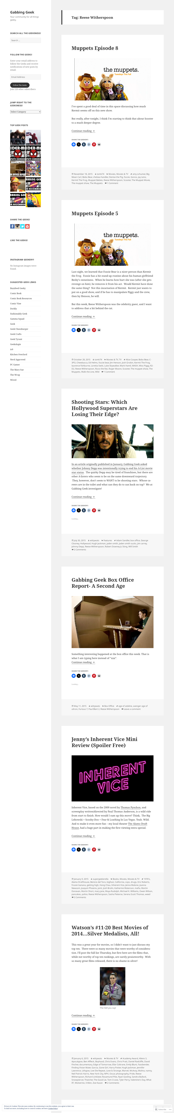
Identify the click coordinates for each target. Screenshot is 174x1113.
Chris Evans (110, 1061)
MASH (135, 365)
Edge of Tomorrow (102, 1064)
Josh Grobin (127, 362)
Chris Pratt (122, 1061)
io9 (11, 349)
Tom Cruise (112, 1079)
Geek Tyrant (16, 339)
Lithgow (86, 1070)
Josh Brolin (108, 888)
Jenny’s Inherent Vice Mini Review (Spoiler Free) (104, 742)
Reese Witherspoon (113, 180)
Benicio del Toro (98, 882)
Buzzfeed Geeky (18, 288)
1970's (147, 879)
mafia (137, 888)
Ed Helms (93, 362)
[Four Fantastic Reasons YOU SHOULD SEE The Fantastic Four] (17, 137)
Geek (12, 324)
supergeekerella (100, 879)
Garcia (95, 1067)
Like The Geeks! (19, 240)
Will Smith (133, 546)
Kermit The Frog (79, 180)
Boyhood (99, 1061)
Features (108, 540)
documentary (85, 1064)
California (119, 882)
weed (147, 894)
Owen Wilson (145, 891)
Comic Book (15, 293)
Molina (141, 1070)
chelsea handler (100, 177)
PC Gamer (15, 364)
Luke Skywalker (111, 365)
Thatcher (88, 1079)
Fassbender (143, 1064)
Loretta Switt (97, 365)
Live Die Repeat (98, 1070)
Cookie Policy (53, 1108)
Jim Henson (115, 362)
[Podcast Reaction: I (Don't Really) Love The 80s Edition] (33, 168)
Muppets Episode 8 (95, 48)
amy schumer (139, 174)
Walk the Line (87, 371)
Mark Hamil (125, 365)
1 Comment (112, 183)
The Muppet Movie (141, 180)
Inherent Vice (117, 885)
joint (100, 888)
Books (116, 879)
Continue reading (82, 130)
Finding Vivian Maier (81, 1067)
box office (135, 540)
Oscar (112, 1073)
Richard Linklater (93, 1076)
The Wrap (15, 374)
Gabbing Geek (22, 12)
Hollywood (85, 543)
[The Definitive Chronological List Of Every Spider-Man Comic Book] (33, 152)
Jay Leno (142, 177)
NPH (106, 1073)
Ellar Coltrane (118, 1064)
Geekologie (15, 344)
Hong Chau (105, 885)
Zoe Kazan (98, 1082)
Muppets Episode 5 (95, 213)
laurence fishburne (81, 365)
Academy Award (130, 1058)
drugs (134, 882)
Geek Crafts (15, 334)
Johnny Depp (78, 546)
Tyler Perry (124, 1079)
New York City (96, 1073)
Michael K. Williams (129, 891)
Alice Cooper (132, 359)
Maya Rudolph (112, 891)
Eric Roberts (143, 882)
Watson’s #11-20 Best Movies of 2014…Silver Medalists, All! (110, 930)
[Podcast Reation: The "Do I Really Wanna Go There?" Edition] (17, 184)
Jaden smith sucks (127, 543)
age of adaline (125, 706)
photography (122, 1073)
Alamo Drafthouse (80, 882)
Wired (13, 380)
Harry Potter (115, 1067)
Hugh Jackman (99, 543)
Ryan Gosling (124, 1076)
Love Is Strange (113, 1070)
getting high (93, 885)
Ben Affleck (89, 1061)
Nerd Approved (17, 359)
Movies (112, 174)
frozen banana (79, 885)
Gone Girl (103, 1067)
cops (127, 882)
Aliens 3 (142, 1058)
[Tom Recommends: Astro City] (17, 199)
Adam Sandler (122, 540)
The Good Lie (100, 1079)
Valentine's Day (138, 1079)
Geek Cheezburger (19, 329)
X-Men (89, 1082)
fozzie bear (104, 362)
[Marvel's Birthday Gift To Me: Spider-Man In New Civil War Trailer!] (33, 137)
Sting (124, 546)
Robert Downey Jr (113, 546)
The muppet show (80, 183)
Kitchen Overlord (18, 354)
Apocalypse (77, 1061)
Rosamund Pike (109, 1076)
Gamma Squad (17, 318)
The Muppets (96, 183)
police (85, 894)
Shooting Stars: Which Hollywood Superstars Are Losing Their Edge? (104, 407)
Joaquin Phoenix (89, 888)
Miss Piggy (144, 365)
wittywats (94, 540)
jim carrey (142, 543)
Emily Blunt (131, 1064)
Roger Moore (115, 368)
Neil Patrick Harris (80, 1073)
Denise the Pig (116, 177)
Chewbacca (82, 362)
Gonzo (134, 177)
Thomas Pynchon (130, 807)
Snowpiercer (77, 1079)
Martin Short (87, 891)
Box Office (109, 706)
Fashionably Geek (18, 313)
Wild (97, 371)
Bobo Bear (87, 177)
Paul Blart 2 (94, 709)
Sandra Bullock (139, 1076)
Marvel (125, 1070)
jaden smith (112, 543)
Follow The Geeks (20, 85)
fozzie (127, 177)
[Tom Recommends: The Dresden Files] (33, 184)
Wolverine (80, 1082)
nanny (149, 1070)
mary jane (99, 891)
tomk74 (100, 174)
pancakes (76, 894)
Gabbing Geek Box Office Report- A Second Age (103, 582)
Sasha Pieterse (115, 894)
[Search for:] (25, 40)
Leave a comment (132, 709)
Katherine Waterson (124, 888)
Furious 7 (83, 709)
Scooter (127, 180)
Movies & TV (122, 174)
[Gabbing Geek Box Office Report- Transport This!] (17, 168)
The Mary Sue (17, 369)
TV (120, 359)
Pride (132, 1073)
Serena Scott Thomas (134, 894)
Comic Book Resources (21, 298)
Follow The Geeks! (21, 54)
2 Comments (80, 549)
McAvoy (133, 1070)
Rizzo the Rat (101, 368)
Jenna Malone (131, 885)
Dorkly (13, 308)
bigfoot (110, 882)
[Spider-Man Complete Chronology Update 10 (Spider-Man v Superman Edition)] (17, 152)
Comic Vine (15, 303)
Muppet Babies (95, 180)
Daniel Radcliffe (135, 1061)
